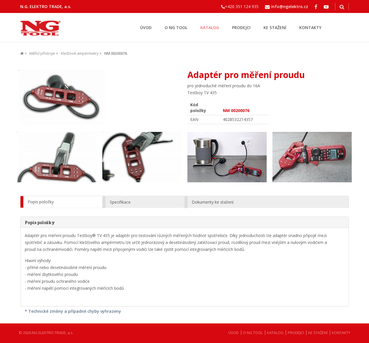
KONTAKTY (310, 27)
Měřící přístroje (42, 53)
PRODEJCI (241, 27)
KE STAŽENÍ (274, 27)
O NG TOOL (176, 27)
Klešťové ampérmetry (80, 53)
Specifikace (120, 202)
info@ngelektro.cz (289, 6)
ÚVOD (146, 27)
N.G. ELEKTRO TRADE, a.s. (45, 6)
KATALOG (209, 27)
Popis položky (41, 201)
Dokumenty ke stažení (213, 202)
